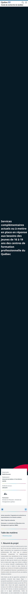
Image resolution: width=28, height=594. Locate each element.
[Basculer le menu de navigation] (26, 3)
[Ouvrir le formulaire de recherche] (23, 3)
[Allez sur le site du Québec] (5, 2)
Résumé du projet (7, 535)
